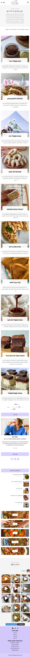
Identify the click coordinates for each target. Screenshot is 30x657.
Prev (15, 404)
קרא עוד (15, 448)
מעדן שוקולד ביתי (15, 61)
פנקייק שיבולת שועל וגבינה (17, 474)
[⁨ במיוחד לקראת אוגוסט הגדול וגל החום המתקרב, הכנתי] (15, 588)
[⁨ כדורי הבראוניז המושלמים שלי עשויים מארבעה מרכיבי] (25, 607)
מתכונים (22, 29)
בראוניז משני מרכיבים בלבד (15, 355)
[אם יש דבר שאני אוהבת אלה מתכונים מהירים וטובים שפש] (6, 588)
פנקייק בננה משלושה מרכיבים (16, 481)
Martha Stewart (15, 642)
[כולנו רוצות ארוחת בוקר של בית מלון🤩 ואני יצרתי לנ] (15, 607)
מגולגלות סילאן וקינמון (15, 98)
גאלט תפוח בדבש (15, 247)
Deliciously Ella (15, 648)
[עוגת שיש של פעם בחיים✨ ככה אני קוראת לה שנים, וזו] (25, 617)
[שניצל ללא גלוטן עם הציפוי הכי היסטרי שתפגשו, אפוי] (25, 598)
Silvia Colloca (15, 646)
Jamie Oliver (15, 650)
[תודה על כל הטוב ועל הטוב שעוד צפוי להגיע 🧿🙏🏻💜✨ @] (6, 607)
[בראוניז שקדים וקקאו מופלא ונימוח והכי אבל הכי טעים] (6, 598)
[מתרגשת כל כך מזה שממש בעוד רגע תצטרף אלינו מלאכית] (15, 598)
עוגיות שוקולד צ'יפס (18, 502)
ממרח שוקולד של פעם (15, 320)
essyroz (16, 565)
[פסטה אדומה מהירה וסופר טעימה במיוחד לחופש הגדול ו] (6, 578)
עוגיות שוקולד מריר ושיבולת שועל (16, 495)
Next (14, 409)
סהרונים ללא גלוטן (15, 172)
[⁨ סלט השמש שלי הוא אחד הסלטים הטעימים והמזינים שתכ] (15, 617)
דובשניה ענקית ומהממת (15, 209)
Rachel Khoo (15, 644)
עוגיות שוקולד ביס (15, 136)
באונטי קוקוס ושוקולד (15, 393)
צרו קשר (15, 638)
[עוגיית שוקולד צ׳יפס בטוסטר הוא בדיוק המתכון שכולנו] (25, 588)
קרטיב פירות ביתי (19, 488)
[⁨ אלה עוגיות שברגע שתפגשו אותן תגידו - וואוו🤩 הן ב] (25, 578)
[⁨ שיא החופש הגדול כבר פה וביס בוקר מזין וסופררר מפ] (15, 578)
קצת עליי (15, 636)
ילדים (19, 29)
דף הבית (27, 29)
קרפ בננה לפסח (15, 282)
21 (8, 407)
